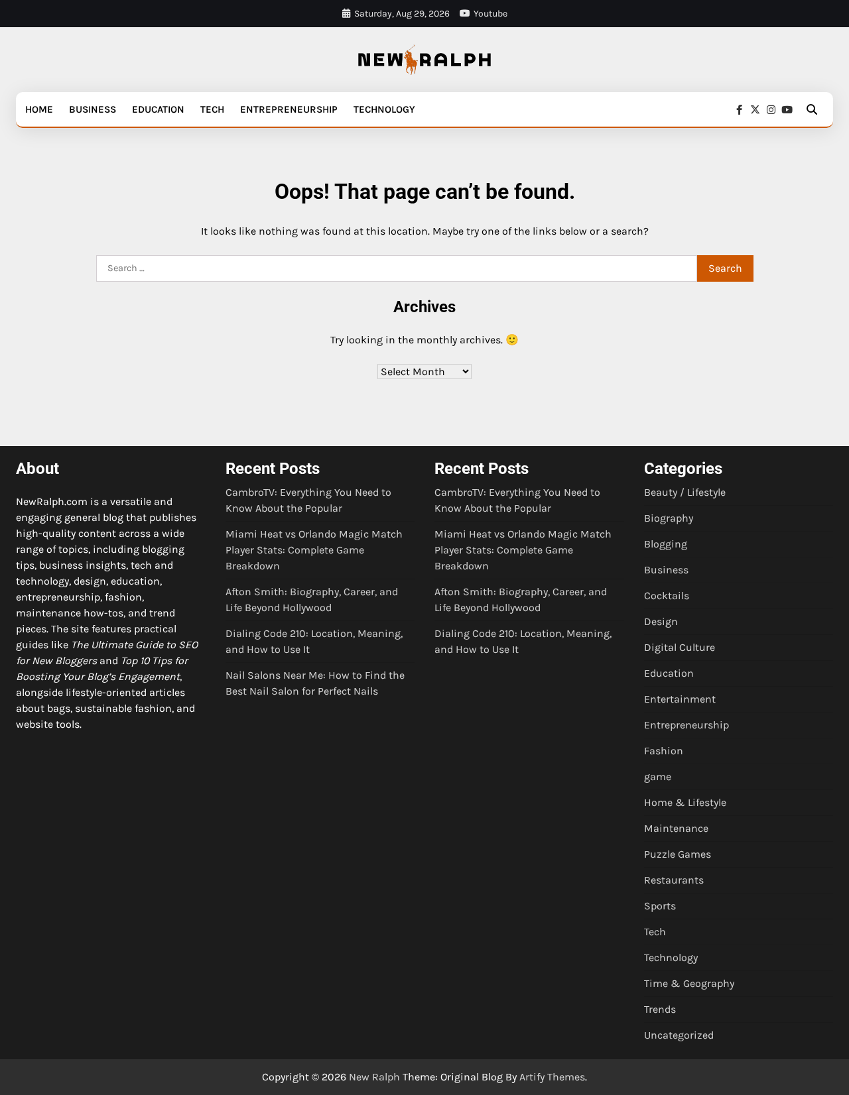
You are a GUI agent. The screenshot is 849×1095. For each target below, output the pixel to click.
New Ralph (374, 1076)
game (657, 776)
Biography (668, 518)
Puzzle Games (677, 854)
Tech (212, 109)
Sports (660, 905)
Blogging (665, 544)
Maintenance (676, 828)
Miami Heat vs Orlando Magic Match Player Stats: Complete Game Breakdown (314, 550)
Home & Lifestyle (685, 802)
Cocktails (666, 595)
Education (158, 109)
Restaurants (674, 880)
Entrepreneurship (289, 109)
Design (661, 621)
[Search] (812, 109)
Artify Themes (552, 1076)
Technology (384, 109)
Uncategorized (679, 1035)
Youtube (490, 13)
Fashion (663, 750)
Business (92, 109)
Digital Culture (679, 647)
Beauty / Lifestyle (685, 492)
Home (39, 109)
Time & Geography (689, 983)
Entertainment (680, 699)
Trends (660, 1009)
